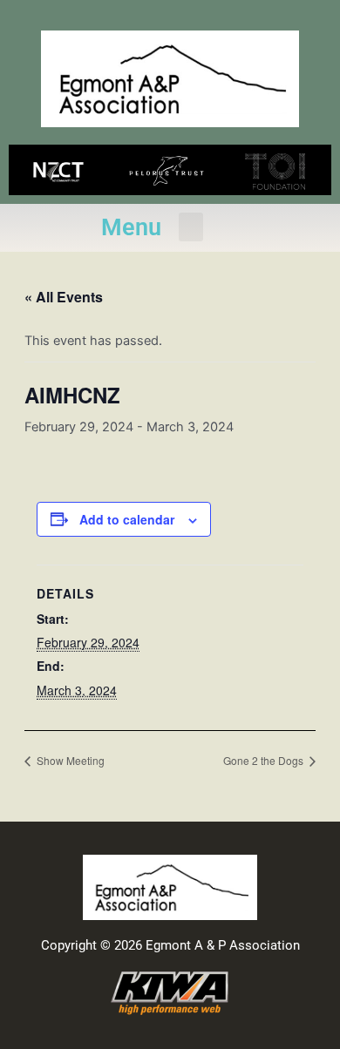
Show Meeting (69, 760)
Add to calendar (126, 519)
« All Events (63, 297)
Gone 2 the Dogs (264, 760)
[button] (191, 227)
